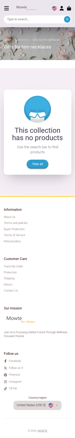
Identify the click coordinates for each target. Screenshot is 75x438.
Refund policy (12, 241)
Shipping (9, 278)
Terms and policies (16, 223)
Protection (10, 272)
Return (8, 284)
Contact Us (11, 290)
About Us (9, 217)
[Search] (67, 19)
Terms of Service (14, 235)
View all (37, 164)
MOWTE (42, 430)
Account (61, 8)
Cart (69, 8)
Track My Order (13, 266)
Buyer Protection (14, 229)
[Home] (27, 8)
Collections (21, 39)
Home (7, 39)
